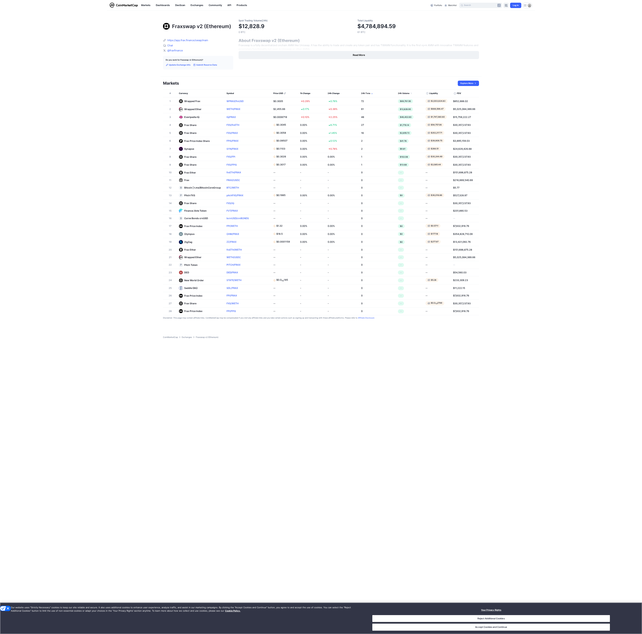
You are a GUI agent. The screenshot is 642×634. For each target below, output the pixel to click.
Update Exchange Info (179, 65)
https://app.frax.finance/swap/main (187, 40)
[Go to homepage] (124, 5)
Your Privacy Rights (491, 610)
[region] (285, 5)
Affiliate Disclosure (366, 318)
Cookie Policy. (233, 610)
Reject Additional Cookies (491, 618)
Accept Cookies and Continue (491, 627)
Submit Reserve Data (206, 65)
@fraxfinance (175, 50)
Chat (170, 45)
